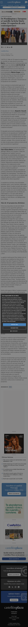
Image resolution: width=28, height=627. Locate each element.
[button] (14, 331)
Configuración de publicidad (13, 318)
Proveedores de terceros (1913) (8, 308)
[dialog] (14, 313)
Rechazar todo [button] (14, 328)
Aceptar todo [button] (14, 324)
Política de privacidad (11, 321)
